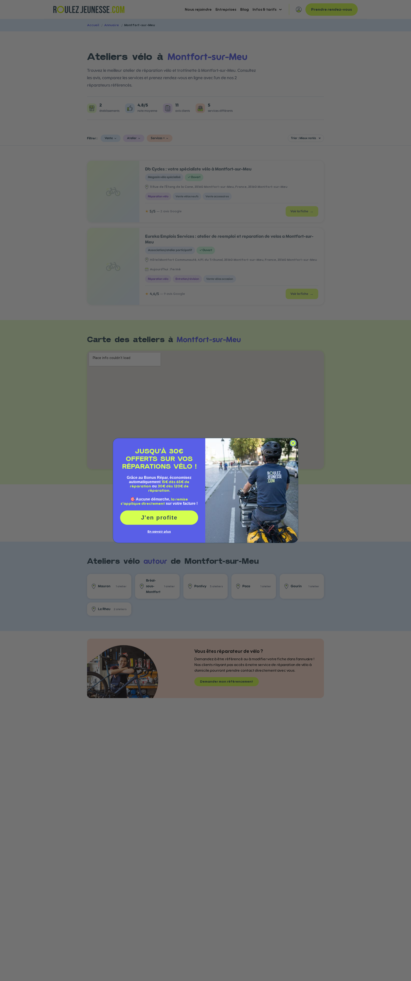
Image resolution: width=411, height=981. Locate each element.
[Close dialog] (293, 443)
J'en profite (159, 517)
